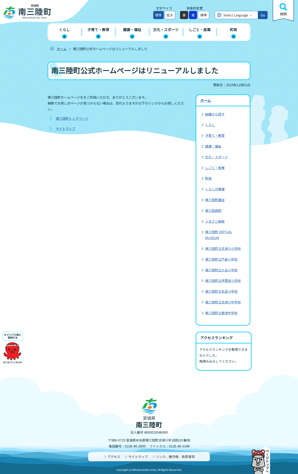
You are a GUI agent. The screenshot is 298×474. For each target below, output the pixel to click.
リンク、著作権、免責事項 (175, 456)
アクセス (113, 456)
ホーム (61, 48)
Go (263, 15)
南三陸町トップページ (72, 118)
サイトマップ (65, 128)
